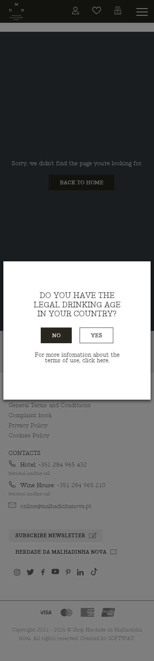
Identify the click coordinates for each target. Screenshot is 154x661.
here (102, 360)
